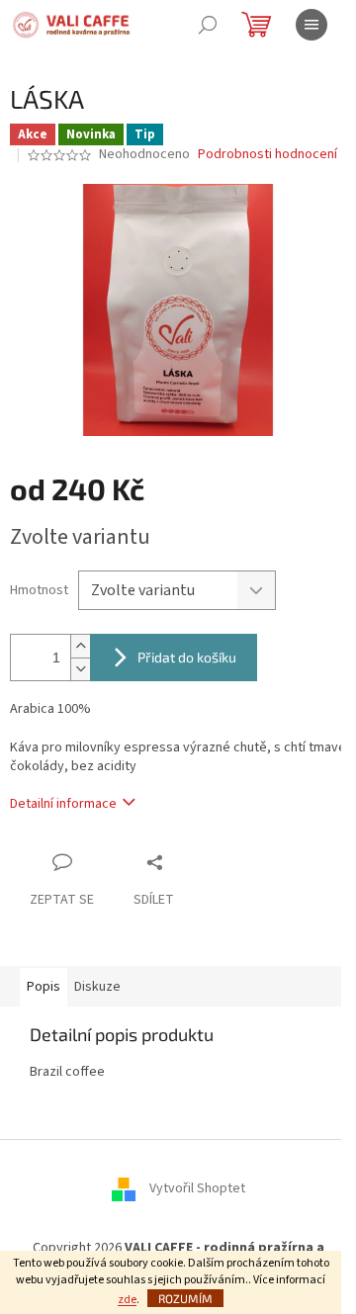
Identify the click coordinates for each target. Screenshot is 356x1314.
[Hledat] (207, 24)
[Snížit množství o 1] (80, 668)
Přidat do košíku (186, 657)
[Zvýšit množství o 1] (80, 646)
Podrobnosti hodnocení (267, 154)
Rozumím (185, 1298)
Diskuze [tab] (97, 987)
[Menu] (311, 24)
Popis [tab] (43, 987)
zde (127, 1299)
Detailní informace (63, 804)
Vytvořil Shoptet (197, 1188)
